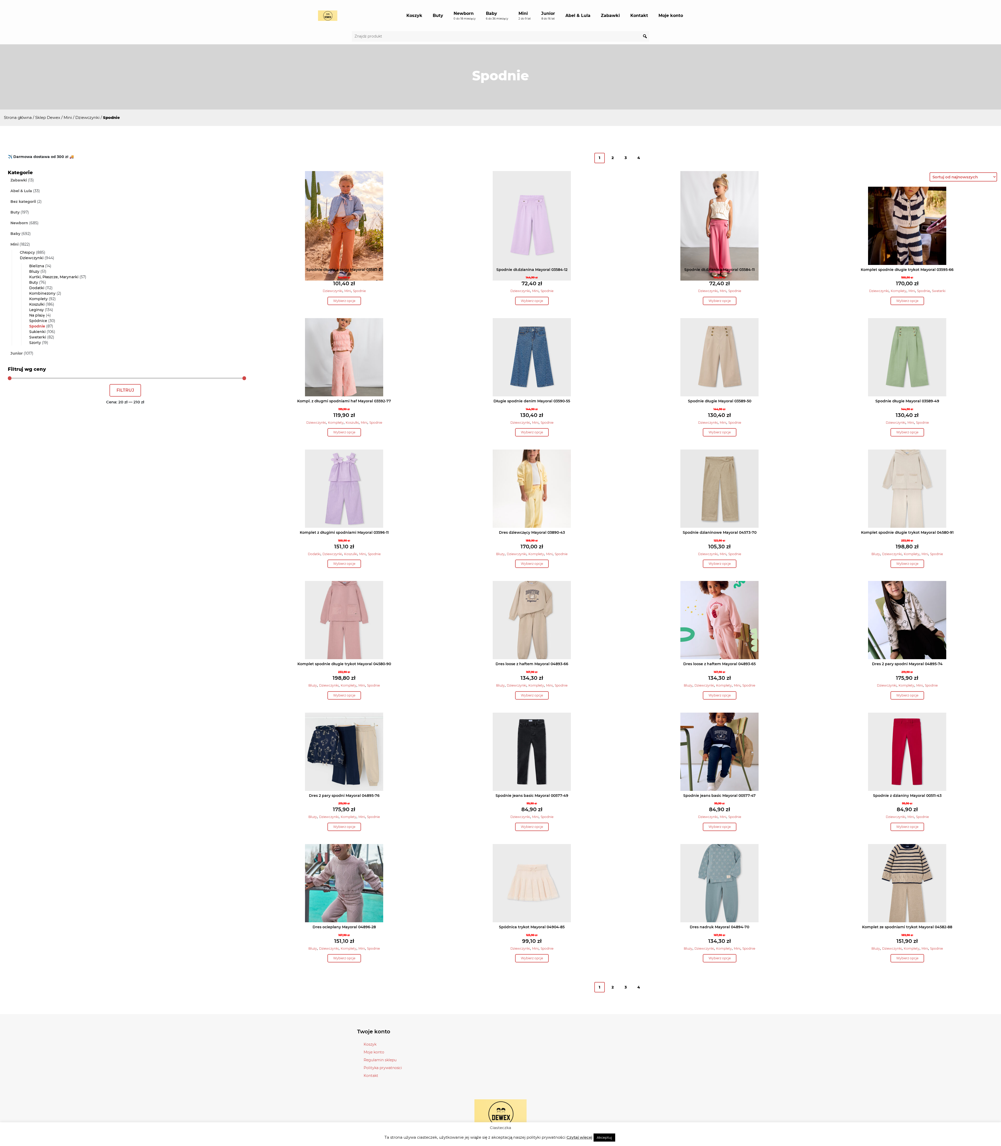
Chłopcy (27, 252)
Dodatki (36, 288)
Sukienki (37, 331)
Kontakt (639, 15)
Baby (497, 15)
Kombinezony (42, 293)
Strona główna (18, 117)
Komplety (38, 298)
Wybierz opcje (344, 301)
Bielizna (36, 266)
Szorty (35, 342)
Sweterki (37, 337)
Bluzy (34, 271)
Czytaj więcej (579, 1137)
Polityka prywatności (383, 1067)
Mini (524, 15)
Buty (438, 15)
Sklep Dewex (47, 117)
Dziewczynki (87, 117)
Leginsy (36, 309)
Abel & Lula (577, 15)
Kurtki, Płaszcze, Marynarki (53, 277)
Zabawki (610, 15)
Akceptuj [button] (604, 1137)
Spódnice (38, 320)
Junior (548, 15)
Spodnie (37, 326)
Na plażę (37, 315)
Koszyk (414, 15)
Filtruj (125, 390)
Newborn (464, 15)
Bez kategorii (23, 201)
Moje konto (670, 15)
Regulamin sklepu (380, 1060)
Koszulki (37, 304)
